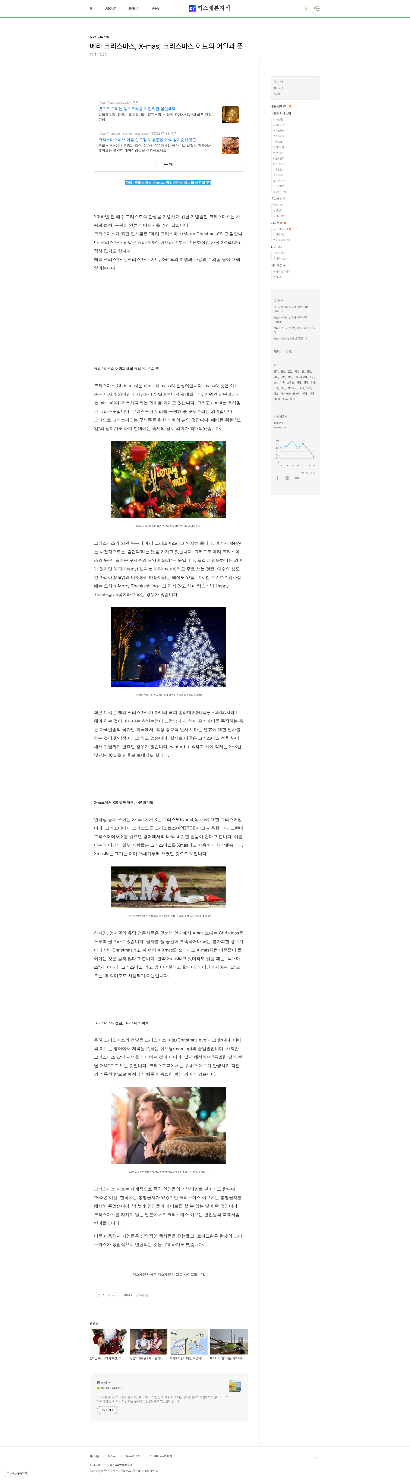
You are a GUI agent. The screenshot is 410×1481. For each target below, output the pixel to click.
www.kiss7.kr (123, 1465)
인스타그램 (287, 478)
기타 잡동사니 (279, 265)
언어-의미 (278, 147)
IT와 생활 (276, 247)
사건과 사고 (279, 234)
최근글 (277, 351)
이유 (285, 399)
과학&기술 (278, 136)
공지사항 (278, 81)
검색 (307, 8)
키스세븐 (104, 1382)
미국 (282, 382)
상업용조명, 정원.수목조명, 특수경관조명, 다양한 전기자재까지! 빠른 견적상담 (155, 116)
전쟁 (308, 371)
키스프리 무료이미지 (161, 1456)
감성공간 (278, 210)
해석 (292, 399)
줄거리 (296, 393)
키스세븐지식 (213, 8)
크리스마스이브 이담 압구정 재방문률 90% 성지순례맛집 (147, 139)
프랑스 (290, 382)
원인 (283, 371)
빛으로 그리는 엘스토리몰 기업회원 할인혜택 (137, 108)
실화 (290, 377)
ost (276, 382)
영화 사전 (278, 204)
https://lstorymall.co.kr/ (114, 102)
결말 (290, 371)
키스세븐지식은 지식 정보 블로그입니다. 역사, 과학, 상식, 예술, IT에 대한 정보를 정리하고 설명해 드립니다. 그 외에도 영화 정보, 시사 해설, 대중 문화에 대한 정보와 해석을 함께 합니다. (163, 1399)
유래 (312, 382)
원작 (311, 393)
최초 (276, 393)
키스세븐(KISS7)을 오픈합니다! (291, 338)
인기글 (289, 351)
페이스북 (277, 478)
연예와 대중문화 (281, 240)
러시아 (277, 399)
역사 (298, 382)
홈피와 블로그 (280, 258)
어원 (276, 377)
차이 (311, 377)
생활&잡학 (278, 141)
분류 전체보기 (279, 106)
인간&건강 (278, 152)
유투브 (297, 478)
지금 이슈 (277, 223)
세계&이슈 (278, 125)
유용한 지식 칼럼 (281, 113)
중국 (301, 388)
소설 (276, 388)
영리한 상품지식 (281, 271)
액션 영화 (286, 393)
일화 (304, 393)
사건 (283, 388)
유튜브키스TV (133, 1456)
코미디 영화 (301, 377)
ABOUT (110, 9)
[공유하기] (108, 1295)
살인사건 (292, 388)
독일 (297, 371)
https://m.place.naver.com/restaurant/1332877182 (133, 133)
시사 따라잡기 (280, 229)
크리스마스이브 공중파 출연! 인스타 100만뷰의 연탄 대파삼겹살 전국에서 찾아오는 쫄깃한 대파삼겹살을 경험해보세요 (155, 147)
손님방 (156, 9)
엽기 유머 (278, 277)
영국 (276, 371)
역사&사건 (278, 119)
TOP (316, 1458)
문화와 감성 (278, 198)
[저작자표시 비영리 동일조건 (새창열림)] (142, 1295)
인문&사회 (278, 130)
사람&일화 (278, 169)
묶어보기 (134, 9)
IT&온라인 (279, 164)
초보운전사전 (280, 191)
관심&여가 (278, 175)
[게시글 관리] (113, 1295)
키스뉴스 (112, 1456)
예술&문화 (278, 158)
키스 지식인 (279, 186)
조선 (308, 388)
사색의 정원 (279, 216)
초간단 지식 (279, 180)
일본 (283, 377)
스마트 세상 (279, 253)
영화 (305, 382)
